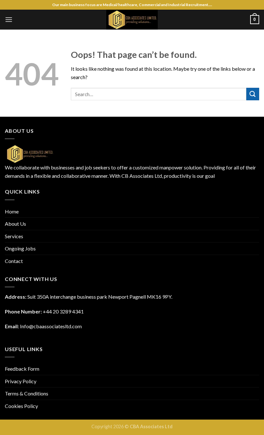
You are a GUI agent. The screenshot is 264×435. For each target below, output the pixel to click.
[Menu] (9, 19)
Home (12, 211)
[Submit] (252, 94)
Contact (14, 261)
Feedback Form (22, 369)
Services (14, 236)
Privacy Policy (20, 381)
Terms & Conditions (26, 393)
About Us (15, 224)
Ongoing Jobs (20, 248)
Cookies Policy (21, 406)
